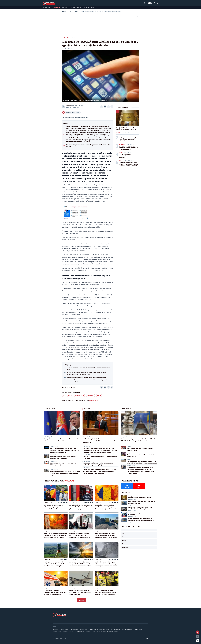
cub (64, 395)
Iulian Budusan (114, 588)
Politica (118, 132)
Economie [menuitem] (72, 7)
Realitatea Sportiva (65, 629)
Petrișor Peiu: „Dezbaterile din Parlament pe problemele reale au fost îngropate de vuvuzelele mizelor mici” (99, 441)
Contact (54, 620)
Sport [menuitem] (93, 7)
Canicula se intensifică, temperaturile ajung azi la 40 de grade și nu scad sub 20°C (54, 592)
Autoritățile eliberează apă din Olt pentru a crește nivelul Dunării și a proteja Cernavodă (142, 462)
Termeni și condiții (62, 620)
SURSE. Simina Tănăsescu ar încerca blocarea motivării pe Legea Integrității (98, 464)
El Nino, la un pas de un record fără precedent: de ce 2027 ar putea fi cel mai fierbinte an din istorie (55, 535)
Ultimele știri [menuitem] (46, 7)
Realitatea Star (74, 629)
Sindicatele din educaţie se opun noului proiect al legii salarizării (86, 377)
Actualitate (75, 11)
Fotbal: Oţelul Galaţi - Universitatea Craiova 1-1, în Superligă (127, 156)
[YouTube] (157, 3)
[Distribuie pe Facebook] (105, 106)
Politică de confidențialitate (74, 620)
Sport (120, 152)
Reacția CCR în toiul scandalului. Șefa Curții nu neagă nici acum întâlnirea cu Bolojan (127, 130)
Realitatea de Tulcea (90, 631)
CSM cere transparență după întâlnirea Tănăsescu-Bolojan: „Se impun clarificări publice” (128, 164)
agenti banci (90, 395)
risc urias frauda (79, 395)
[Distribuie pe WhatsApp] (108, 106)
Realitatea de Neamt (101, 631)
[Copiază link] (101, 106)
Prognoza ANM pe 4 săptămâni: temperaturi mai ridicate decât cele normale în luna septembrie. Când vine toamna (80, 565)
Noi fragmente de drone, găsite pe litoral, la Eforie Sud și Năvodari (128, 139)
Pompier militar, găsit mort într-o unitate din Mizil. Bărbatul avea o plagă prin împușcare (80, 507)
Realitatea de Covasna (104, 629)
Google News (93, 400)
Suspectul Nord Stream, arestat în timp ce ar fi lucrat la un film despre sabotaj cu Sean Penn (65, 473)
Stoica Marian (89, 531)
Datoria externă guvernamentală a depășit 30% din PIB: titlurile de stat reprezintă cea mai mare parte (138, 440)
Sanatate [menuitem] (86, 7)
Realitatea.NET (56, 629)
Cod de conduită (85, 620)
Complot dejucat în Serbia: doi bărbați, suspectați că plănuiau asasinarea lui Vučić (88, 368)
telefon (99, 395)
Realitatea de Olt (83, 629)
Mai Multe (81, 600)
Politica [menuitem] (64, 7)
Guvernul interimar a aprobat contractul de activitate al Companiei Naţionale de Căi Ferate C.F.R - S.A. (81, 536)
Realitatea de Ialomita (127, 629)
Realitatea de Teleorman (112, 631)
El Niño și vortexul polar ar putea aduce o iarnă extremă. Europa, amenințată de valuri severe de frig (106, 564)
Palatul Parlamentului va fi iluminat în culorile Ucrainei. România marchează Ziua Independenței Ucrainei (86, 373)
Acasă (64, 11)
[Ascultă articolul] (197, 632)
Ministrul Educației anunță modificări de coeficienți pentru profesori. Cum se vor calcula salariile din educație (105, 593)
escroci (70, 395)
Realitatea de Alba (57, 631)
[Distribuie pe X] (111, 106)
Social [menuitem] (79, 7)
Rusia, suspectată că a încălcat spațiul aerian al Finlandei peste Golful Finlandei (80, 592)
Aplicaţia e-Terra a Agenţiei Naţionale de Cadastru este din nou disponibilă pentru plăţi (54, 564)
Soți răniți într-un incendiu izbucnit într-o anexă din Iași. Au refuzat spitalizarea (129, 147)
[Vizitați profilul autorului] (63, 106)
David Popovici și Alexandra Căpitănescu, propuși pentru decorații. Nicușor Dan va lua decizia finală (53, 508)
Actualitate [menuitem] (56, 7)
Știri (70, 11)
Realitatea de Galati (79, 631)
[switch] (150, 3)
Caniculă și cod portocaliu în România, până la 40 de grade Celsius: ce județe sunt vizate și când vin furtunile (105, 508)
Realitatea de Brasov (138, 629)
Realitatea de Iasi (77, 106)
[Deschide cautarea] (144, 3)
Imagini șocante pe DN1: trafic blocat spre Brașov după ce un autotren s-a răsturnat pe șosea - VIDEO (106, 536)
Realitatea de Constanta (68, 631)
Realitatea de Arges (93, 629)
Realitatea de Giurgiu (115, 629)
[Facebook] (154, 3)
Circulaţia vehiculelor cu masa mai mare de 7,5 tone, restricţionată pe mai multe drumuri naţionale (89, 381)
